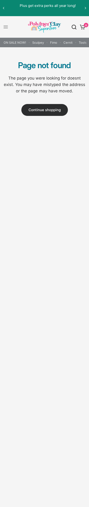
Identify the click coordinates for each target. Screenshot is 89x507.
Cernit (68, 42)
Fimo (53, 42)
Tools (83, 42)
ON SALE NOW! (15, 42)
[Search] (74, 27)
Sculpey (38, 42)
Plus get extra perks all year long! (45, 5)
